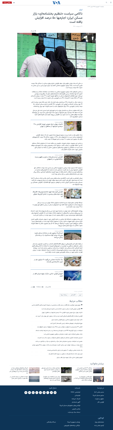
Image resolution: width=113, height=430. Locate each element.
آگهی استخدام (76, 402)
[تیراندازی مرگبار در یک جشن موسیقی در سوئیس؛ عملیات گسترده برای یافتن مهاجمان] (66, 370)
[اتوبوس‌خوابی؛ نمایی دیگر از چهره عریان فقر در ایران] (72, 275)
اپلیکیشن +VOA (75, 392)
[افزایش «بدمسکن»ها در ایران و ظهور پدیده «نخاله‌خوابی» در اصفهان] (72, 159)
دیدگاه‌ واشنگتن (51, 422)
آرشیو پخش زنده (99, 425)
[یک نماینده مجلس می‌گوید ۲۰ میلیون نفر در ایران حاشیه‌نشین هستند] (72, 261)
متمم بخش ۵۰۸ (99, 392)
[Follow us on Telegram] (51, 392)
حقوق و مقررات (99, 399)
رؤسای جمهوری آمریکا (73, 422)
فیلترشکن (77, 395)
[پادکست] (29, 392)
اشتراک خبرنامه (76, 399)
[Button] (33, 31)
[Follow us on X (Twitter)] (47, 392)
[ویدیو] (14, 3)
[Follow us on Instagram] (40, 392)
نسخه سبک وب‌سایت (74, 412)
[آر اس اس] (33, 392)
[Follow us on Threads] (36, 392)
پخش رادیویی (76, 409)
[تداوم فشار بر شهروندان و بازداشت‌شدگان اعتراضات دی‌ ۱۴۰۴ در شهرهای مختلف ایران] (98, 379)
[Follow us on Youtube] (44, 392)
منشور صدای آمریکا (98, 395)
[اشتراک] (25, 392)
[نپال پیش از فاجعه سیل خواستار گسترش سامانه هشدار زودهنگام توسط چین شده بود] (66, 379)
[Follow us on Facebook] (55, 392)
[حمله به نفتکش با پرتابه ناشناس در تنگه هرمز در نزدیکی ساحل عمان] (34, 379)
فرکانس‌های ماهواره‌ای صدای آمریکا (70, 406)
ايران (80, 10)
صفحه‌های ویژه (99, 422)
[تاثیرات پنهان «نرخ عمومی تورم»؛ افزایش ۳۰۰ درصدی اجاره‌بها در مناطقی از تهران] (72, 126)
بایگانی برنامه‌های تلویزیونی (72, 425)
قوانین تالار (100, 402)
